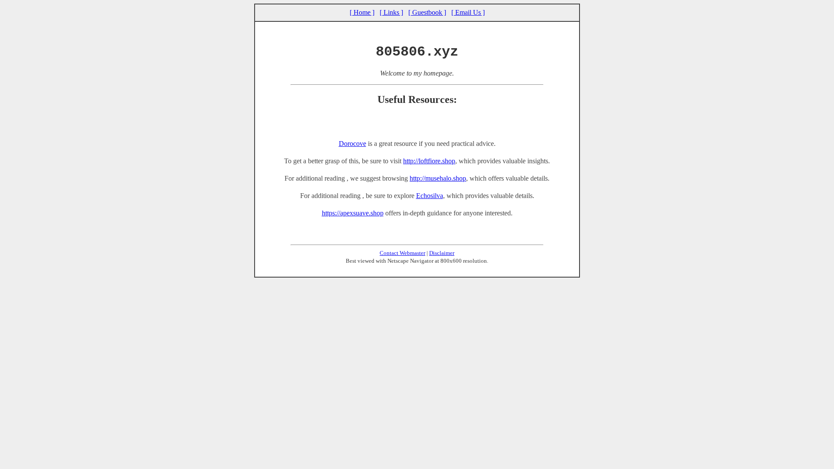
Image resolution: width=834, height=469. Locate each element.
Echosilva (429, 195)
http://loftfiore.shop (429, 161)
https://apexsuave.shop (353, 213)
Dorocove (352, 143)
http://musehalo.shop (438, 178)
